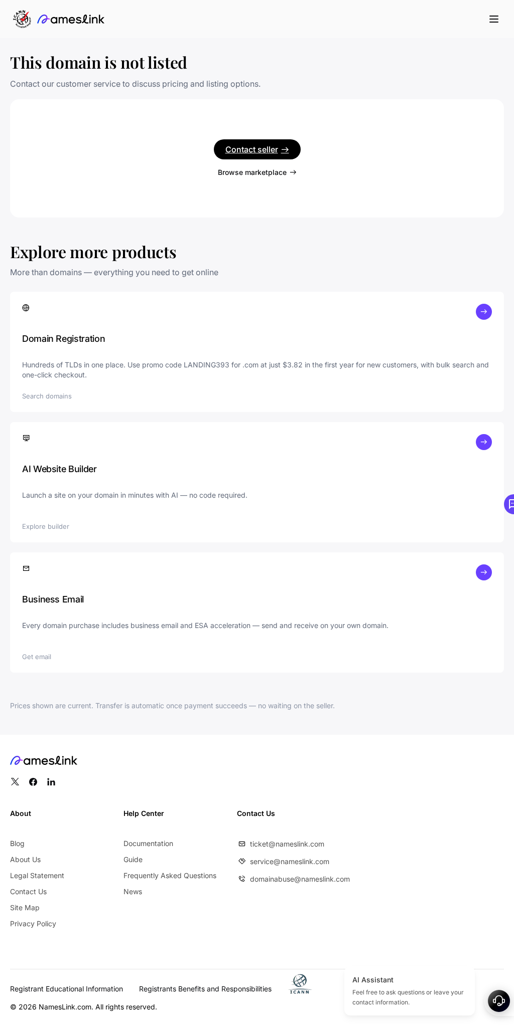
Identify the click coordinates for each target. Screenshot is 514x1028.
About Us (25, 859)
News (132, 891)
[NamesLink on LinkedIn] (51, 782)
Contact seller (251, 149)
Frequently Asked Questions (169, 875)
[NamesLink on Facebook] (33, 782)
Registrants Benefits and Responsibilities (205, 988)
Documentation (148, 843)
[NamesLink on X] (15, 782)
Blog (17, 843)
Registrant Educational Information (66, 988)
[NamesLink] (70, 19)
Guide (133, 859)
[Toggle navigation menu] (494, 19)
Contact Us (28, 891)
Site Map (25, 907)
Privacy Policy (33, 923)
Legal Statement (37, 875)
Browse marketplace (252, 172)
